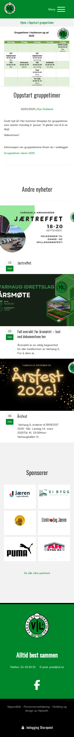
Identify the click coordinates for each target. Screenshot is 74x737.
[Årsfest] (37, 400)
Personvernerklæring (37, 706)
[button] (55, 9)
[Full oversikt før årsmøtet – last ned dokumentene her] (37, 316)
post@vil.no (56, 667)
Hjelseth (43, 710)
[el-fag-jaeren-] (54, 523)
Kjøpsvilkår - (15, 706)
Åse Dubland (45, 109)
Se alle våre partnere (37, 573)
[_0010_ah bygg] (54, 549)
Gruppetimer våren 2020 (19, 153)
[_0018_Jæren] (20, 497)
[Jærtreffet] (37, 239)
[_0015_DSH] (20, 523)
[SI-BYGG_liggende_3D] (54, 497)
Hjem (23, 22)
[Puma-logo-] (20, 549)
